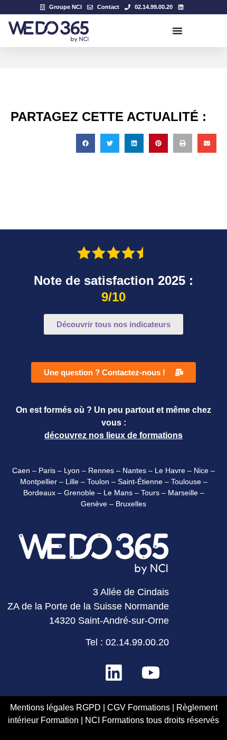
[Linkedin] (113, 672)
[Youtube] (150, 672)
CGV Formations (139, 707)
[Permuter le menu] (177, 30)
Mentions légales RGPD (55, 707)
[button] (85, 143)
